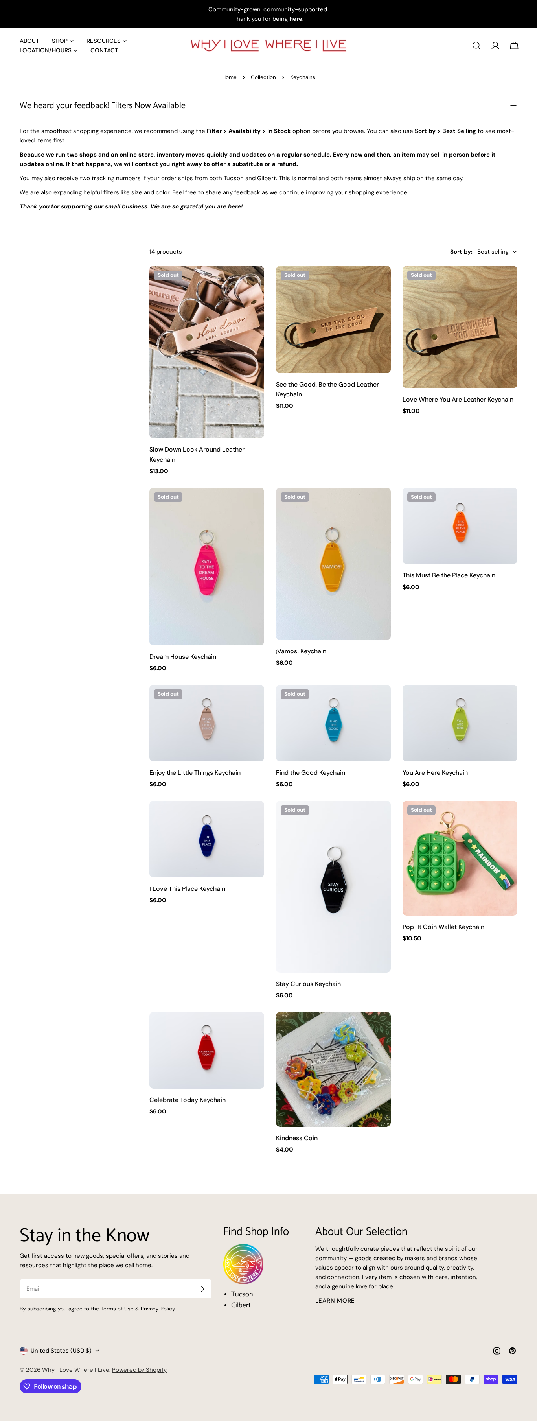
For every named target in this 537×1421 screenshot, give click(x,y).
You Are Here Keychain (435, 773)
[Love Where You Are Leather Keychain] (460, 327)
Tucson (242, 1294)
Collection (263, 77)
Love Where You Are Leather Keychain (458, 399)
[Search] (476, 45)
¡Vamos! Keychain (301, 651)
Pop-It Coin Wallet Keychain (443, 927)
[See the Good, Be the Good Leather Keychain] (333, 319)
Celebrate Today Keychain (187, 1100)
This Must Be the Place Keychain (449, 575)
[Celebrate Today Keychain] (206, 1050)
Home (229, 77)
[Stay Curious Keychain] (333, 887)
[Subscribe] (202, 1289)
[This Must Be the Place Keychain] (460, 526)
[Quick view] (252, 283)
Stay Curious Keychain (308, 984)
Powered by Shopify (139, 1370)
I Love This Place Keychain (187, 889)
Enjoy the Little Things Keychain (195, 773)
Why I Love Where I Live (75, 1370)
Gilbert (241, 1305)
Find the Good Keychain (310, 773)
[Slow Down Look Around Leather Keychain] (206, 352)
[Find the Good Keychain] (333, 723)
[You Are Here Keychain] (460, 723)
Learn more (335, 1301)
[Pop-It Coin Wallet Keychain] (460, 858)
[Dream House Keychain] (206, 567)
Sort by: (461, 252)
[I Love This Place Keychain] (206, 839)
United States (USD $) (61, 1351)
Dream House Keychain (182, 656)
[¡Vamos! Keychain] (333, 564)
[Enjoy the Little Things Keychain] (206, 723)
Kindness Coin (297, 1138)
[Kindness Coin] (333, 1069)
